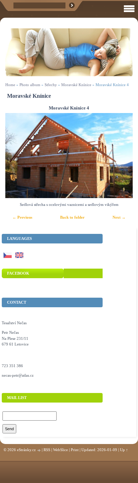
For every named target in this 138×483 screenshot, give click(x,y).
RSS (47, 450)
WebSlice (60, 450)
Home (10, 85)
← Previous (22, 217)
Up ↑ (124, 450)
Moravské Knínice (76, 85)
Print (75, 450)
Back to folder (72, 217)
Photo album (29, 85)
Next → (119, 217)
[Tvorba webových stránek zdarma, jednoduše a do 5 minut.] (39, 450)
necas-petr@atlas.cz (18, 375)
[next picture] (121, 155)
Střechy (51, 85)
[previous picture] (17, 155)
